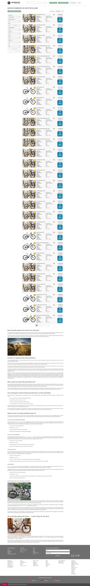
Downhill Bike (9, 563)
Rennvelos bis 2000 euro (23, 562)
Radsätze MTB (73, 561)
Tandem (47, 562)
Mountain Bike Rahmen (11, 566)
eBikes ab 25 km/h (61, 562)
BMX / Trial (47, 563)
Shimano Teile (73, 568)
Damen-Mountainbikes (24, 505)
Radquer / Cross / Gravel (23, 565)
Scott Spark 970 (40, 87)
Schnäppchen (35, 563)
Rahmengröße (44, 537)
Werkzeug (72, 570)
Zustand (10, 31)
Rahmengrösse (11, 27)
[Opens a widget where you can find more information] (4, 584)
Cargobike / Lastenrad (36, 565)
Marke (9, 35)
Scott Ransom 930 (40, 14)
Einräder (47, 566)
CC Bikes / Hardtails (10, 561)
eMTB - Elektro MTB (61, 563)
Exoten (47, 561)
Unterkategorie (11, 19)
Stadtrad (34, 561)
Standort (10, 40)
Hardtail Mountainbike (20, 421)
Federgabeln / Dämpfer (74, 563)
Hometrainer (73, 571)
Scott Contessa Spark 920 (42, 242)
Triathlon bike (22, 563)
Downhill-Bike (11, 466)
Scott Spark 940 (40, 232)
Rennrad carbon (22, 561)
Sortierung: (52, 11)
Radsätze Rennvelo (73, 562)
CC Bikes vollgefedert (10, 562)
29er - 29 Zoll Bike (10, 567)
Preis (9, 23)
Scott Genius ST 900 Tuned (42, 315)
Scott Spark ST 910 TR (41, 294)
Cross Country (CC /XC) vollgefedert (30, 436)
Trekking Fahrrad (35, 562)
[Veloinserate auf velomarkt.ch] (14, 2)
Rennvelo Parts (73, 565)
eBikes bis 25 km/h (61, 561)
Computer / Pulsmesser (74, 567)
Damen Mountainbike (10, 565)
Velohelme (72, 572)
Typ (9, 44)
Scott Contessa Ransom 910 (43, 45)
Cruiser (47, 565)
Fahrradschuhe (73, 573)
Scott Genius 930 (40, 253)
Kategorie (10, 15)
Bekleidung (72, 566)
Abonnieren (57, 555)
